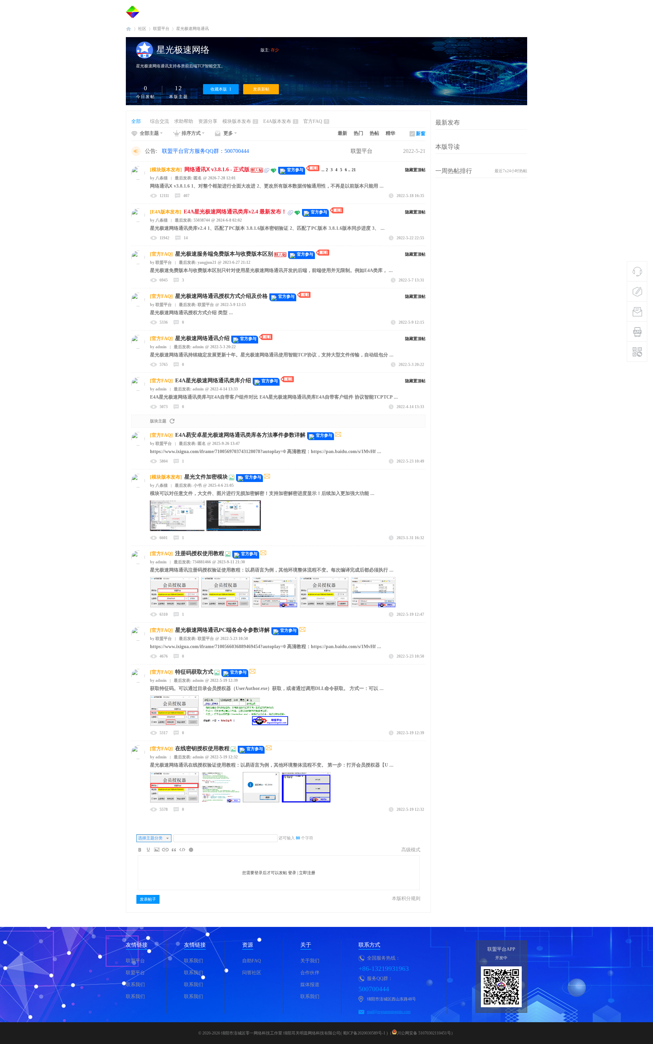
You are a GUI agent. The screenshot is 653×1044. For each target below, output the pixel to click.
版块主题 (158, 421)
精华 (390, 133)
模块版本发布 (239, 121)
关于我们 (309, 960)
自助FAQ (251, 960)
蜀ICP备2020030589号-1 (364, 1033)
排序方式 (191, 133)
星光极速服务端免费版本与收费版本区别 (224, 254)
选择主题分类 (150, 838)
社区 (142, 28)
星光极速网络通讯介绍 (202, 338)
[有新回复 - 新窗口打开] (338, 435)
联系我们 (135, 984)
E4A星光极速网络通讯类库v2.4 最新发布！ (235, 211)
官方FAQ (315, 121)
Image (156, 849)
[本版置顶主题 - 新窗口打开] (313, 169)
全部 (136, 121)
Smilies (190, 849)
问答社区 (251, 972)
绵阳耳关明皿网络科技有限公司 (311, 1033)
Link (165, 849)
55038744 (202, 220)
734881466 (201, 562)
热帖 (374, 133)
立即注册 (307, 872)
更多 (228, 133)
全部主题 (149, 133)
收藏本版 (221, 89)
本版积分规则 (406, 898)
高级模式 (410, 849)
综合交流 (159, 121)
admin (158, 346)
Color (148, 849)
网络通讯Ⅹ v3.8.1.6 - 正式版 (217, 169)
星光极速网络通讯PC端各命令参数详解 (222, 630)
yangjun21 (207, 262)
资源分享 (207, 121)
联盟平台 (128, 29)
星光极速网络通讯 (192, 28)
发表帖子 (148, 899)
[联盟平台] (132, 12)
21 (354, 169)
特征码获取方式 (194, 672)
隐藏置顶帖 (415, 169)
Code (182, 849)
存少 (275, 50)
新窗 (420, 133)
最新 (342, 133)
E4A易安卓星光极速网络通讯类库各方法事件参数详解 (240, 435)
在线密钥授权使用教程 (202, 748)
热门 (358, 133)
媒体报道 (309, 984)
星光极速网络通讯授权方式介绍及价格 (221, 296)
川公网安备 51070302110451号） (426, 1033)
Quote (173, 849)
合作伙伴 (309, 972)
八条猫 (159, 178)
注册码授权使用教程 (199, 553)
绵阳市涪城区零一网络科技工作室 (251, 1033)
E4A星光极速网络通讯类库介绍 (213, 380)
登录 (292, 872)
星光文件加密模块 (206, 477)
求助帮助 (183, 121)
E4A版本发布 (280, 121)
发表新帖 (261, 89)
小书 (198, 485)
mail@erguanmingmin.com (389, 1011)
